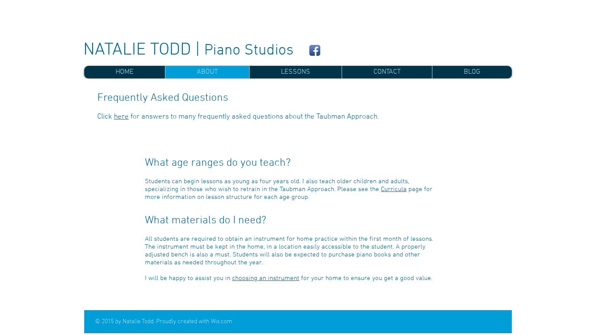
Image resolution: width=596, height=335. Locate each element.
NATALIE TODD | (188, 50)
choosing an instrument (265, 278)
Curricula (394, 189)
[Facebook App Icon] (314, 50)
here (121, 117)
